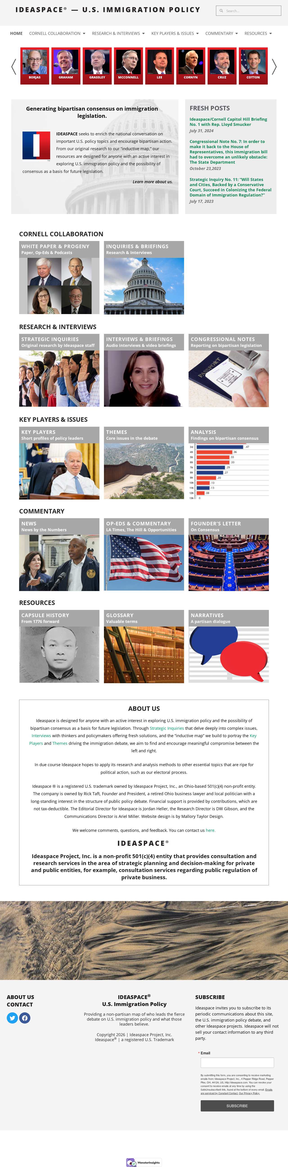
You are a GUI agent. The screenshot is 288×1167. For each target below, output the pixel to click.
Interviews (41, 735)
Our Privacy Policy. (249, 1093)
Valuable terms (121, 621)
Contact (20, 1004)
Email (205, 1053)
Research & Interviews (116, 33)
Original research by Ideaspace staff (57, 345)
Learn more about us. (153, 181)
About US (20, 997)
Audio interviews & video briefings (141, 345)
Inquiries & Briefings (137, 246)
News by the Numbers (44, 529)
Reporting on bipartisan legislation (226, 345)
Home (16, 33)
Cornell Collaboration (55, 33)
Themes (116, 431)
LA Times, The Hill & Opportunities (141, 529)
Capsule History (45, 615)
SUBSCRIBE (237, 1105)
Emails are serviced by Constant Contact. (236, 1091)
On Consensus (205, 529)
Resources (256, 33)
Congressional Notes (223, 339)
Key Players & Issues (172, 33)
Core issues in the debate (132, 438)
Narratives (207, 615)
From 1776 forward (40, 621)
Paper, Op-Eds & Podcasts (46, 252)
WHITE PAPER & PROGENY (55, 246)
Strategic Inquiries (50, 339)
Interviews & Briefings (139, 339)
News (28, 523)
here (210, 830)
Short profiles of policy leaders (52, 438)
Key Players (38, 431)
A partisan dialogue (210, 621)
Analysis (203, 431)
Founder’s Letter (216, 523)
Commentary (219, 33)
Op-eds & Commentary (138, 523)
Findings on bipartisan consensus (225, 438)
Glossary (120, 615)
